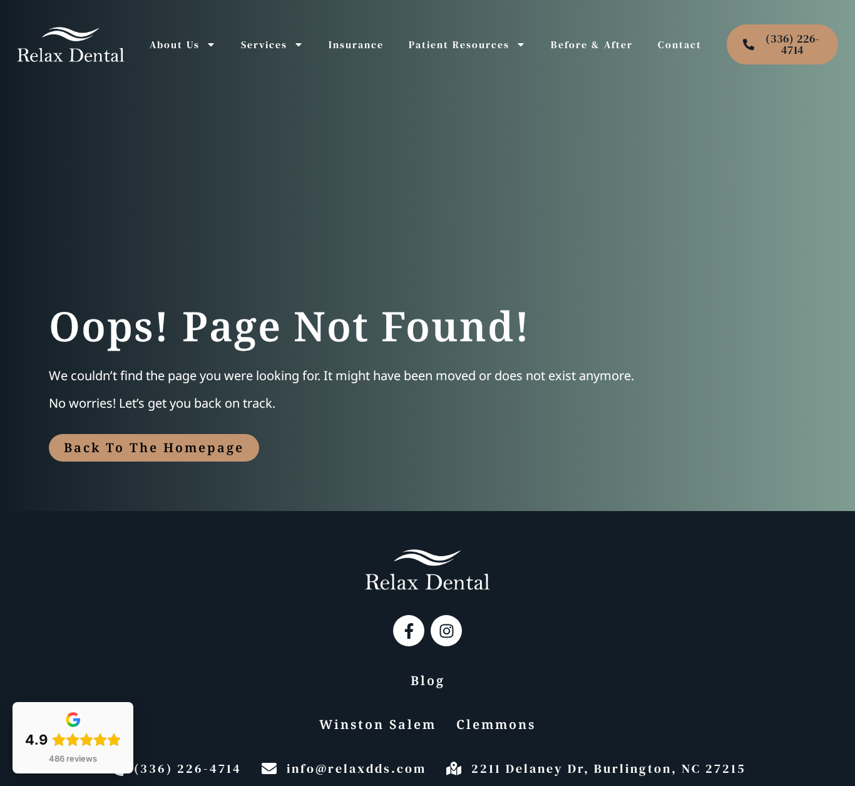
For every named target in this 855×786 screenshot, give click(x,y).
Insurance (356, 44)
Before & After (592, 44)
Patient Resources (459, 44)
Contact (680, 44)
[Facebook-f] (408, 630)
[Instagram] (446, 630)
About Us (175, 44)
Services (264, 44)
